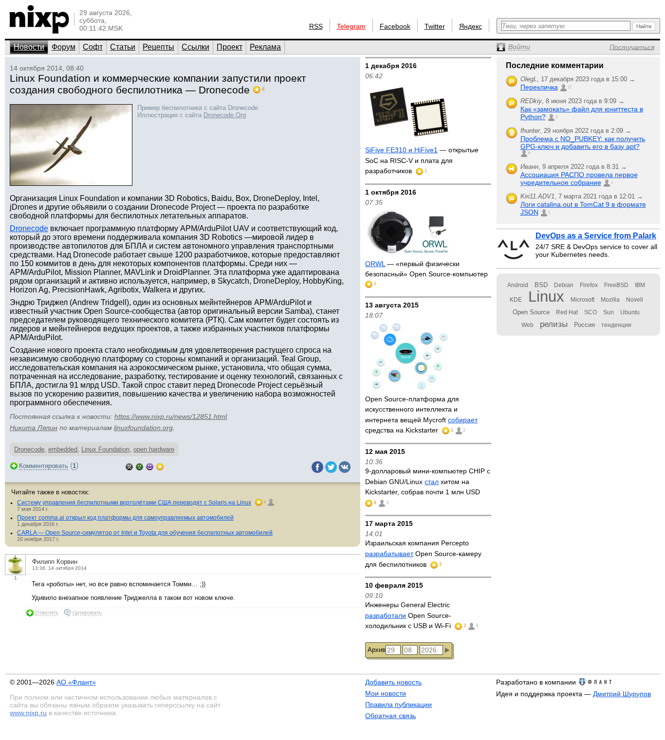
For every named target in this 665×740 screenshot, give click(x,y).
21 (570, 87)
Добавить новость (393, 682)
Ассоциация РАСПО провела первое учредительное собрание (579, 178)
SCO (590, 312)
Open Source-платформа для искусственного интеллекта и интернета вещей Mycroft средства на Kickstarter (421, 414)
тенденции (616, 325)
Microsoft (582, 300)
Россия (584, 324)
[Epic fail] (129, 465)
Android (517, 285)
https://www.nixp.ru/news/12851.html (170, 416)
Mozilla (610, 300)
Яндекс (470, 26)
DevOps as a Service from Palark (596, 236)
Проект (229, 47)
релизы (554, 324)
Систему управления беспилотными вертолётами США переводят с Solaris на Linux (134, 502)
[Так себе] (139, 465)
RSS (316, 26)
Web (527, 325)
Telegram (351, 26)
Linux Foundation (105, 449)
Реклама (265, 47)
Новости (29, 47)
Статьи (122, 47)
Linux (546, 296)
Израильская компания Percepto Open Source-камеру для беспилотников (423, 553)
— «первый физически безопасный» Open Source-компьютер (426, 269)
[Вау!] (160, 465)
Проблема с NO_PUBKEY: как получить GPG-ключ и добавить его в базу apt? (582, 142)
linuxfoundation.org (143, 428)
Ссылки (195, 47)
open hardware (153, 449)
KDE (516, 300)
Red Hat (567, 312)
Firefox (589, 285)
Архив (377, 649)
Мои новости (385, 693)
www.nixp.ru (28, 713)
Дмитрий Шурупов (622, 694)
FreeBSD (616, 285)
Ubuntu (630, 312)
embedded (62, 449)
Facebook (395, 26)
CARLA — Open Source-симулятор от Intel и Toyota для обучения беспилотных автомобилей (145, 532)
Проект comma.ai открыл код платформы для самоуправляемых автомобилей (125, 517)
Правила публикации (398, 704)
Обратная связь (390, 716)
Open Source (531, 312)
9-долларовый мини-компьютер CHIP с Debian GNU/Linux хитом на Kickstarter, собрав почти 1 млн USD (427, 481)
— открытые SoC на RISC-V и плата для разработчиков (422, 160)
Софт (93, 47)
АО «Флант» (76, 682)
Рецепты (158, 47)
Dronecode (29, 228)
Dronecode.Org (224, 115)
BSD (541, 285)
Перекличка (539, 87)
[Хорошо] (149, 465)
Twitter (435, 26)
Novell (634, 300)
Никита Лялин (33, 428)
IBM (640, 285)
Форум (63, 47)
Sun (608, 312)
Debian (563, 285)
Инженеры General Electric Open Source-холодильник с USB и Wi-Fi (409, 615)
